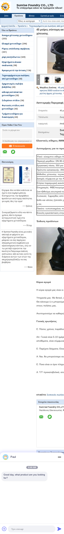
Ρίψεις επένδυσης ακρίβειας (16, 49)
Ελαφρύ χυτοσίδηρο (11, 44)
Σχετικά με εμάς (47, 16)
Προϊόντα (18, 16)
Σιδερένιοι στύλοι (11, 100)
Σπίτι (6, 16)
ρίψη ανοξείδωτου (11, 57)
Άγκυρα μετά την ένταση (14, 70)
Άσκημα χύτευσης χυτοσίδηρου (17, 35)
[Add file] (4, 528)
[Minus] (59, 457)
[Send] (59, 528)
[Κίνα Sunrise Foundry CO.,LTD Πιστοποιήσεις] (8, 183)
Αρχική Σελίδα (8, 26)
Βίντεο (31, 16)
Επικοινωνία (19, 146)
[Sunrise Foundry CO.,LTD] (8, 6)
